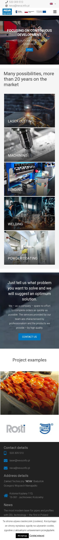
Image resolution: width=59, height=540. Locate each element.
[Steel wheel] (29, 393)
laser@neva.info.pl (20, 460)
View (29, 49)
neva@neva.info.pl (19, 5)
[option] (23, 428)
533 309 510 (16, 1)
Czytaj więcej (36, 535)
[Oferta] (29, 110)
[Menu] (55, 12)
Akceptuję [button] (22, 536)
